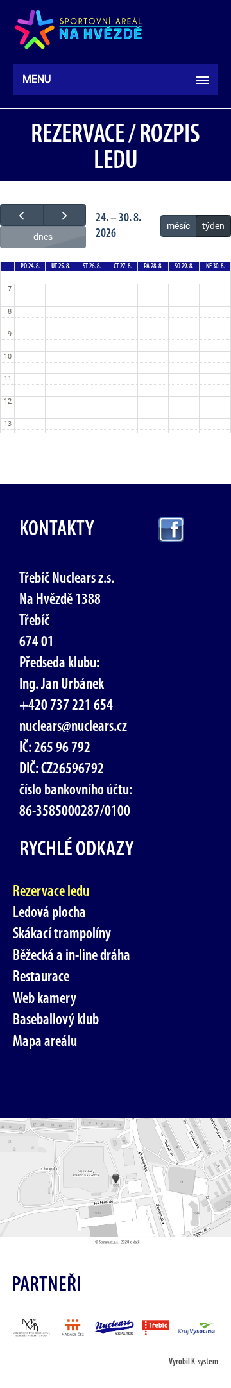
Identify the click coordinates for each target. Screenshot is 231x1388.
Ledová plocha (49, 913)
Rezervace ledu (51, 892)
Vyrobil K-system (193, 1362)
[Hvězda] (78, 29)
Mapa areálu (45, 1042)
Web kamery (44, 999)
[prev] (22, 215)
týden (213, 226)
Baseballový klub (56, 1020)
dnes (43, 237)
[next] (65, 215)
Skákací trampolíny (62, 934)
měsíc (178, 226)
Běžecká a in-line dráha (71, 956)
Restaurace (41, 977)
